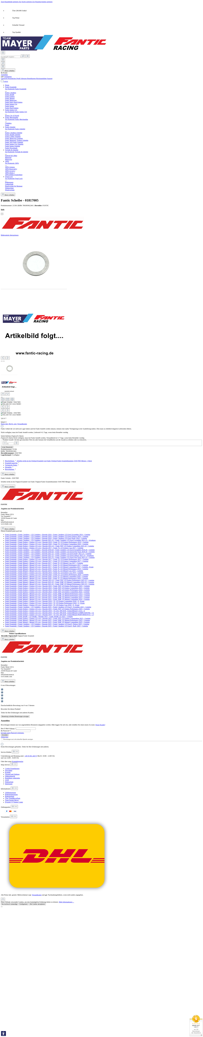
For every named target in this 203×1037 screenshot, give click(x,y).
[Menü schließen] (6, 91)
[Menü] (3, 52)
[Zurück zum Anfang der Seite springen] (3, 899)
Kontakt (7, 772)
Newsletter (8, 770)
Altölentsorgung (10, 793)
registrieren (8, 77)
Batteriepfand (9, 796)
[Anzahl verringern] (5, 443)
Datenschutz (9, 782)
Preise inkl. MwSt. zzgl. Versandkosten (14, 424)
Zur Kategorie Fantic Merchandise (16, 119)
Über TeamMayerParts (12, 798)
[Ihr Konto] (3, 66)
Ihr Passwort (5, 731)
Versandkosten (37, 895)
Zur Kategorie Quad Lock (14, 178)
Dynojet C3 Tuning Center (14, 802)
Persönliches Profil (14, 78)
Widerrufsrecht (10, 776)
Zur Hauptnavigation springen (42, 2)
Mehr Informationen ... (66, 902)
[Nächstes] (7, 358)
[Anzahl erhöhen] (16, 443)
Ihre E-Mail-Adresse (8, 728)
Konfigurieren (24, 904)
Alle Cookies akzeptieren (37, 904)
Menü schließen (9, 71)
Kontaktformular (17, 761)
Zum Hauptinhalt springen (10, 2)
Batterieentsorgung (11, 794)
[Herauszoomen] (3, 399)
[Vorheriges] (3, 358)
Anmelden (4, 75)
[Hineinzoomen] (12, 399)
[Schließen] (2, 397)
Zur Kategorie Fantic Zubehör (15, 129)
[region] (101, 326)
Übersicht (4, 78)
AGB (7, 780)
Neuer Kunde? (100, 725)
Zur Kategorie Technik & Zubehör (16, 152)
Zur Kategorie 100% (12, 163)
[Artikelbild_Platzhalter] (34, 323)
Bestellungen (31, 78)
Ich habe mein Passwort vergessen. (12, 733)
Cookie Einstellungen (12, 768)
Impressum (8, 784)
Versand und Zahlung (12, 774)
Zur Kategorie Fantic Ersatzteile (15, 89)
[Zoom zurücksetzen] (7, 399)
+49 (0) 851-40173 (30, 756)
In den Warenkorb (7, 447)
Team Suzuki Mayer (12, 800)
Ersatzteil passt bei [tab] (11, 463)
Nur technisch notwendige (9, 904)
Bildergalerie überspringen (10, 235)
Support (49, 78)
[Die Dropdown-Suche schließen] (27, 56)
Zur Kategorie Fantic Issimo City (16, 112)
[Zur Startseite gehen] (54, 50)
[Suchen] (23, 56)
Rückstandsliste (41, 78)
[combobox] (10, 57)
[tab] (48, 461)
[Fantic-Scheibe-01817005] (34, 262)
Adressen (24, 78)
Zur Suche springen (25, 2)
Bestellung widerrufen (12, 778)
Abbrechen (4, 737)
